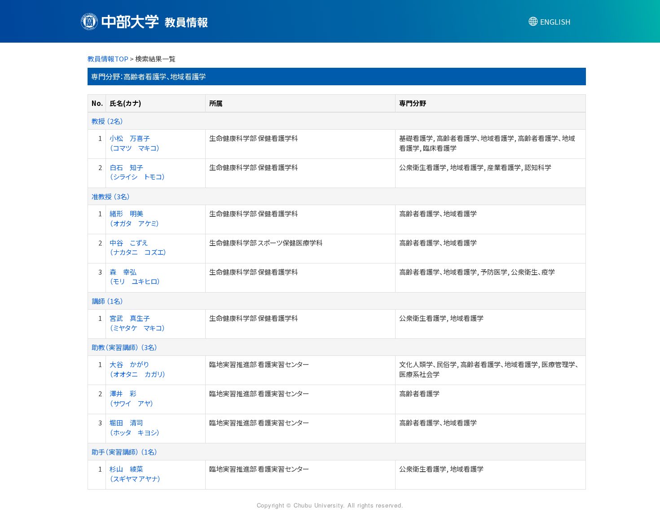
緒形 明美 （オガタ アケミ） (135, 218)
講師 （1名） (108, 301)
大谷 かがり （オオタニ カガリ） (138, 368)
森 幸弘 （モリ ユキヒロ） (135, 276)
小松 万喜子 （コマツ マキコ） (135, 142)
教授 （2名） (108, 121)
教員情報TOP (108, 58)
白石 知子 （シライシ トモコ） (138, 171)
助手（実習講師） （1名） (125, 451)
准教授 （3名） (111, 196)
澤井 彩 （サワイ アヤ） (132, 398)
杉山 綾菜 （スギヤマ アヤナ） (135, 473)
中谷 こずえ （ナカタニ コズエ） (138, 247)
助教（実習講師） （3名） (125, 347)
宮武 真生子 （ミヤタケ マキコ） (138, 322)
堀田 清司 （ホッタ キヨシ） (135, 427)
